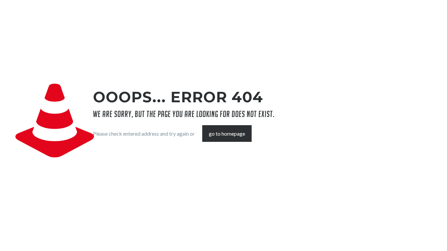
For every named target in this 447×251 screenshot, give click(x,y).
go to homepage (227, 133)
